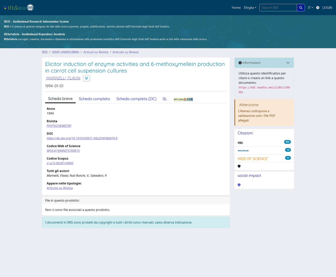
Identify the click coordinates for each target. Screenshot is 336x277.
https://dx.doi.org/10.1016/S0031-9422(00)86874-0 (82, 138)
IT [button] (309, 7)
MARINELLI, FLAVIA (63, 77)
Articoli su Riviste (95, 52)
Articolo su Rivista (126, 52)
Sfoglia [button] (249, 7)
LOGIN (327, 7)
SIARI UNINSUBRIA (65, 52)
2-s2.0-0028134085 (60, 163)
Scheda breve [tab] (60, 98)
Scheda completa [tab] (94, 98)
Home (236, 7)
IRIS (45, 52)
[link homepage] (20, 7)
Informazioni (251, 63)
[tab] (165, 99)
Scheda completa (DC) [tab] (136, 98)
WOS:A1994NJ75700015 (63, 151)
